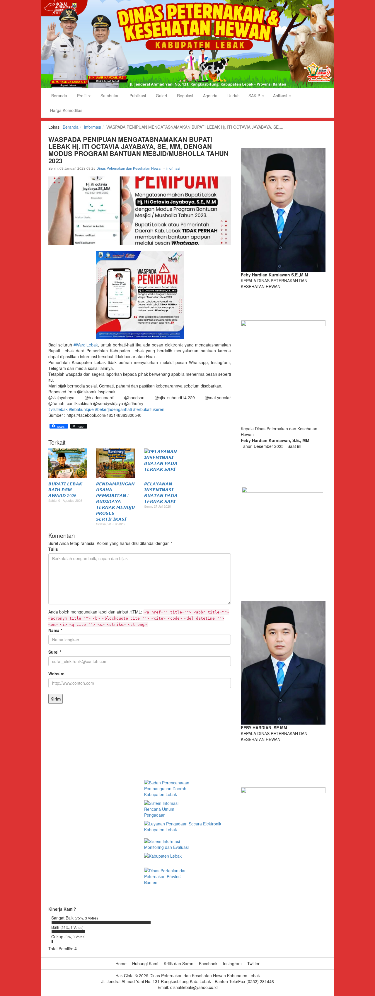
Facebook (208, 963)
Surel (54, 652)
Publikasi (137, 95)
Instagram (232, 963)
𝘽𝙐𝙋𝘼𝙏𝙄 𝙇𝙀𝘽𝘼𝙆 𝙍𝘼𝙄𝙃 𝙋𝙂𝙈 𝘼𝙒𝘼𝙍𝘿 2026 (65, 489)
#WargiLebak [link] (86, 345)
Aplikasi (280, 95)
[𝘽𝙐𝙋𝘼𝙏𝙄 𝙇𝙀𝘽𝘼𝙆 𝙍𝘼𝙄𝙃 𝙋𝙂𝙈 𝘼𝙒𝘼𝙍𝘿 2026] (67, 463)
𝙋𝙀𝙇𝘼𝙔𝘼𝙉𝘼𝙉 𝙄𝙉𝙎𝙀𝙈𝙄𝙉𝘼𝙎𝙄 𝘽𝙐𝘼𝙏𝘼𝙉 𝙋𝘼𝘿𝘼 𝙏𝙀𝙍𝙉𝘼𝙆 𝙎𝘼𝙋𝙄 (161, 492)
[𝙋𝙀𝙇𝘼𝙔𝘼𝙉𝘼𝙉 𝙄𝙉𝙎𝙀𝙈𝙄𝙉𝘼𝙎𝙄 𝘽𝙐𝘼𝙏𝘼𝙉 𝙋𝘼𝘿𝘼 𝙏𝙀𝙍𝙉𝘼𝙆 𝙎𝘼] (163, 463)
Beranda (58, 95)
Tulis (53, 549)
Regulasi (184, 95)
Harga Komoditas (66, 110)
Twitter (253, 963)
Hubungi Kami (145, 963)
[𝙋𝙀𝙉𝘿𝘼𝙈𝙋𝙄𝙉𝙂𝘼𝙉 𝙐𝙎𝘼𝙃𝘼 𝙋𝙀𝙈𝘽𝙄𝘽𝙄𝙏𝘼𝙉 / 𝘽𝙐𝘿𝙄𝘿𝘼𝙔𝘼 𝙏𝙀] (115, 463)
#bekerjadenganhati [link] (113, 409)
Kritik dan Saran (178, 963)
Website (56, 674)
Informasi (92, 127)
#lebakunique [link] (81, 409)
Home (121, 963)
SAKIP (254, 95)
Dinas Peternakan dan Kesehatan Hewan (129, 168)
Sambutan (109, 95)
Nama (55, 630)
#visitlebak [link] (58, 409)
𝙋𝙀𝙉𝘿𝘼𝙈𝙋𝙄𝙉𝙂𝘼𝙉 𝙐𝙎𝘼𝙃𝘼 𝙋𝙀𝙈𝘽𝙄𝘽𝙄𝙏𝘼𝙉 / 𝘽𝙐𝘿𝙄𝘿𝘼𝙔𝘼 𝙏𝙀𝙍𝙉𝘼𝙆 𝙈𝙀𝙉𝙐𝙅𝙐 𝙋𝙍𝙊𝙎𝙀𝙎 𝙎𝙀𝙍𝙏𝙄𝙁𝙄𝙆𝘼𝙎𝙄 (115, 501)
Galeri (161, 95)
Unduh (233, 95)
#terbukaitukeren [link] (148, 409)
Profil (82, 95)
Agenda (209, 95)
